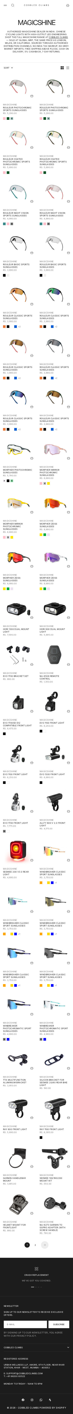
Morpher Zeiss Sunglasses (48, 525)
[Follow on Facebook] (23, 1399)
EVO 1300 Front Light (52, 774)
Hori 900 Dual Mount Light (52, 630)
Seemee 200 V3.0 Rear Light (16, 873)
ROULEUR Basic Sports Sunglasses (16, 265)
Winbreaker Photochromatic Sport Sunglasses (17, 1028)
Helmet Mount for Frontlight (14, 1226)
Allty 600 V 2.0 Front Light (52, 824)
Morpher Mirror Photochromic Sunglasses (49, 472)
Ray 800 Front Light (15, 1129)
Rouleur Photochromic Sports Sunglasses (17, 109)
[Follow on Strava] (49, 1399)
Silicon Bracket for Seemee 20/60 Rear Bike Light (54, 1082)
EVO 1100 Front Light (52, 723)
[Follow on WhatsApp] (40, 1399)
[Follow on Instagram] (32, 1399)
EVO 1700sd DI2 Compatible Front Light (17, 724)
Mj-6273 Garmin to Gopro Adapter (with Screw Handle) (52, 1227)
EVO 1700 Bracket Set (16, 676)
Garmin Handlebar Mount (14, 1179)
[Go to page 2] (44, 1245)
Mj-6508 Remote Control (49, 677)
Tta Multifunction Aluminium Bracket (14, 1081)
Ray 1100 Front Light (52, 1129)
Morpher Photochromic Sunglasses (17, 471)
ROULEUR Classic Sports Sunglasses (17, 317)
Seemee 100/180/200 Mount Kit (51, 1179)
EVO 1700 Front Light (15, 823)
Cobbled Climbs (58, 37)
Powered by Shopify (52, 1407)
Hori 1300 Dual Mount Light (16, 630)
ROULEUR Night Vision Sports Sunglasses (16, 214)
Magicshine (10, 104)
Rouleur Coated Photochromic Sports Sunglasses (16, 162)
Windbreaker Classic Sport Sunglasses (53, 873)
